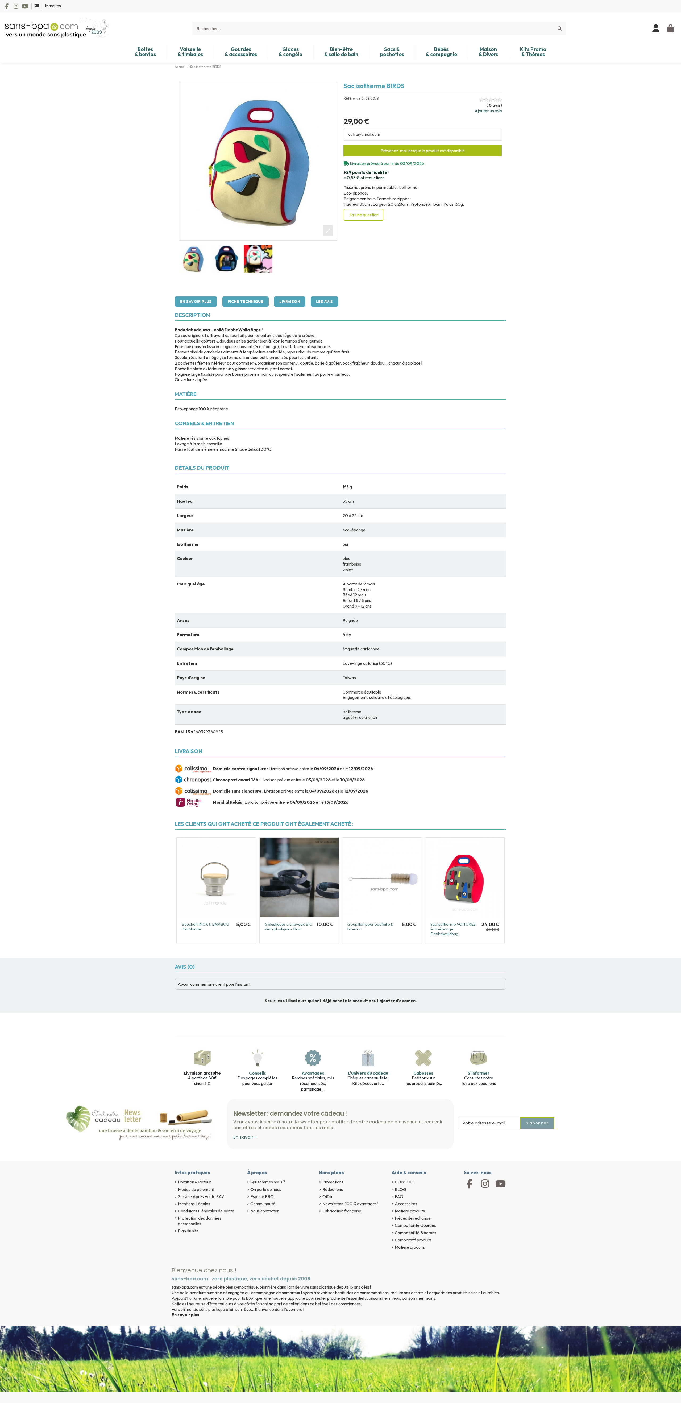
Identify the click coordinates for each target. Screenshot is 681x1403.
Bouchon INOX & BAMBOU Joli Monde (205, 926)
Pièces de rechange (413, 1218)
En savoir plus (196, 301)
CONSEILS (405, 1182)
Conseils (257, 1073)
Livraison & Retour (194, 1182)
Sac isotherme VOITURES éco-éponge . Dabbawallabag (453, 929)
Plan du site (188, 1230)
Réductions (332, 1189)
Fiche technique (245, 301)
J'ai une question (363, 214)
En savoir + (245, 1137)
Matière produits (410, 1211)
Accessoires (406, 1203)
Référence (352, 98)
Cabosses (423, 1073)
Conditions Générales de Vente (206, 1211)
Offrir (327, 1196)
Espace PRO (262, 1196)
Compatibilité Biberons (415, 1232)
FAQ (399, 1196)
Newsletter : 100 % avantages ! (350, 1203)
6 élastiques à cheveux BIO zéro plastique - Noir (289, 926)
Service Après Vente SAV (201, 1196)
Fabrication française (341, 1211)
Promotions (332, 1182)
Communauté (262, 1203)
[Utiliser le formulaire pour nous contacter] (37, 5)
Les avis (324, 301)
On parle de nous (265, 1189)
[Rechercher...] (559, 28)
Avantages (313, 1073)
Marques (53, 5)
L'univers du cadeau (368, 1073)
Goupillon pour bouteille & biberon (370, 926)
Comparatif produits (413, 1240)
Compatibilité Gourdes (415, 1225)
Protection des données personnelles (199, 1220)
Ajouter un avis (488, 110)
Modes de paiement (196, 1189)
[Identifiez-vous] (656, 28)
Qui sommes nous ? (267, 1182)
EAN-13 (182, 731)
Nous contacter (264, 1211)
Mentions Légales (194, 1203)
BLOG (400, 1189)
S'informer (478, 1073)
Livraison (289, 301)
